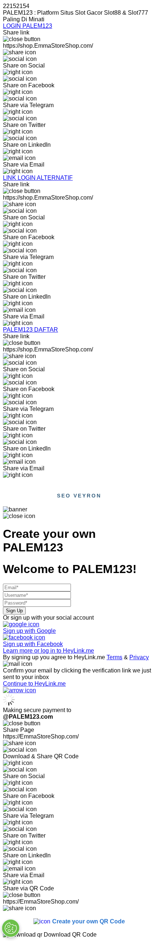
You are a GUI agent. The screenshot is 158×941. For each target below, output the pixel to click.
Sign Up (14, 610)
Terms (114, 657)
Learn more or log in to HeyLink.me (48, 651)
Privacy (139, 657)
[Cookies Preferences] (10, 928)
